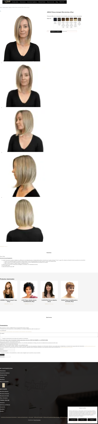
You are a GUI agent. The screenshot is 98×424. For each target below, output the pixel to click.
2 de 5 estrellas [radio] (9, 331)
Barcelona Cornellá (4, 395)
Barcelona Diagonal (4, 393)
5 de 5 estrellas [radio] (28, 331)
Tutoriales (2, 377)
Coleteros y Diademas (5, 404)
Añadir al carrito (55, 31)
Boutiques (2, 379)
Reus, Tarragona (4, 398)
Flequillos (2, 409)
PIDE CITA (62, 2)
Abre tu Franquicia (4, 381)
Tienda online (15, 2)
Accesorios (2, 407)
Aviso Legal (90, 422)
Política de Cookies (76, 422)
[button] (0, 11)
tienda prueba (5, 7)
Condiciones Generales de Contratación (9, 417)
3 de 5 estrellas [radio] (16, 331)
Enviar (2, 354)
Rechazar (82, 419)
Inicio (1, 7)
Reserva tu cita (50, 2)
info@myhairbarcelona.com (89, 346)
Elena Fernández (37, 420)
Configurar (92, 419)
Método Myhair (41, 2)
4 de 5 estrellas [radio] (22, 331)
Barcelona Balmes (4, 391)
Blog (57, 2)
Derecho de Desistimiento (22, 417)
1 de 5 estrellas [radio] (3, 331)
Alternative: (64, 31)
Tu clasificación (3, 330)
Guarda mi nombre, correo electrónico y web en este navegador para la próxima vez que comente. (20, 352)
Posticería (2, 402)
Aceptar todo (73, 419)
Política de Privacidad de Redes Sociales (51, 417)
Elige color (49, 18)
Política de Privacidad (83, 422)
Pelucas (10, 7)
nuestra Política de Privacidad (66, 347)
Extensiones (23, 2)
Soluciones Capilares (32, 2)
